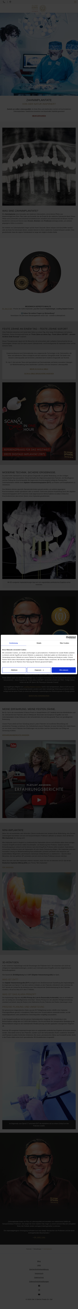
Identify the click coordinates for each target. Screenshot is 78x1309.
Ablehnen (14, 670)
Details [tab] (39, 643)
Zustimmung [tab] (13, 643)
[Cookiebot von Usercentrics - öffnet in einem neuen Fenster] (67, 637)
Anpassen (38, 670)
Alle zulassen (63, 670)
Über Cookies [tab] (64, 643)
